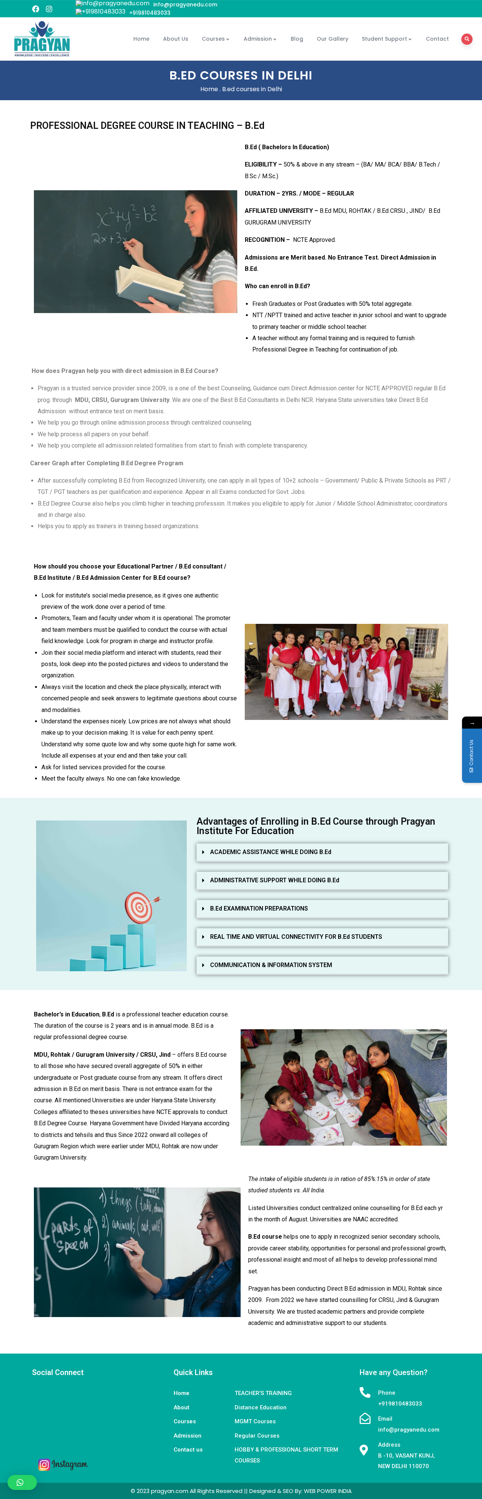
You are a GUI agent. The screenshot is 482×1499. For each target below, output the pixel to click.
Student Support (384, 39)
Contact (437, 39)
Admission (258, 39)
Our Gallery (332, 39)
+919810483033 (150, 13)
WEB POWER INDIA (328, 1491)
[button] (322, 852)
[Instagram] (49, 8)
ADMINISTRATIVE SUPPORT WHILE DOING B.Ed (274, 880)
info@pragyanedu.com (185, 4)
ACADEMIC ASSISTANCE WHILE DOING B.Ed (270, 852)
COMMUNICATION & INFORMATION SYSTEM (271, 965)
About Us (175, 39)
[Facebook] (35, 8)
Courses (213, 39)
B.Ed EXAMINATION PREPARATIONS (259, 908)
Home (141, 39)
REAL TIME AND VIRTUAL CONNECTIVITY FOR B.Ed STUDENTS (296, 936)
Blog (297, 39)
